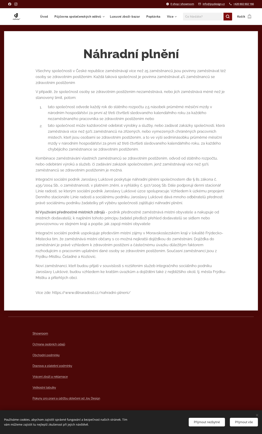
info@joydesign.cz (214, 4)
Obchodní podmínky (46, 355)
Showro (38, 333)
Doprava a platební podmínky (52, 365)
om (45, 333)
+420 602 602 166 (243, 4)
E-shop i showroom (182, 4)
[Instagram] (15, 4)
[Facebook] (9, 4)
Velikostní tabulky (44, 387)
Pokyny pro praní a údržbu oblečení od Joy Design (66, 398)
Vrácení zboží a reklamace (50, 376)
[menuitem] (45, 16)
